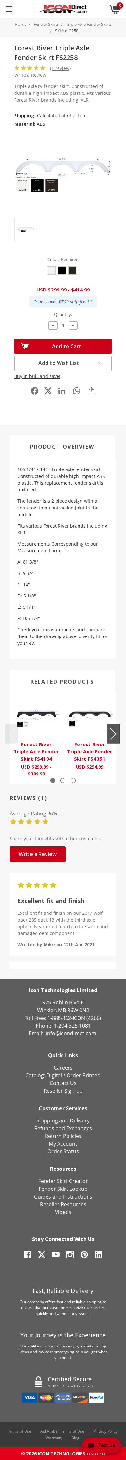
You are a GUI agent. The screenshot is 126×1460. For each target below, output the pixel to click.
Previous (11, 734)
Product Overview (62, 446)
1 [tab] (52, 780)
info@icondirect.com (71, 1033)
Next (113, 734)
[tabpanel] (36, 738)
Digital (54, 1075)
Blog (75, 1438)
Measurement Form (38, 551)
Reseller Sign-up (63, 1090)
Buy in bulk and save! (37, 376)
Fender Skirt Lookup (63, 1188)
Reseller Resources (63, 1204)
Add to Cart (66, 346)
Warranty (54, 1438)
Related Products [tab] (62, 681)
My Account (63, 1143)
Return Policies (63, 1135)
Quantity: (63, 314)
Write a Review (30, 75)
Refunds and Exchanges (63, 1128)
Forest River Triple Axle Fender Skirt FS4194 (36, 751)
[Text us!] (101, 1447)
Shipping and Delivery (63, 1120)
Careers (63, 1067)
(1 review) (60, 68)
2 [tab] (62, 780)
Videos (63, 1212)
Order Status (63, 1151)
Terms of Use (19, 1431)
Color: (63, 259)
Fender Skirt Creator (63, 1181)
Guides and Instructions (63, 1196)
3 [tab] (73, 780)
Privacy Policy (105, 1431)
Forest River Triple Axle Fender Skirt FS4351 (89, 751)
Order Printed (83, 1075)
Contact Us (63, 1083)
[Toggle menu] (9, 9)
